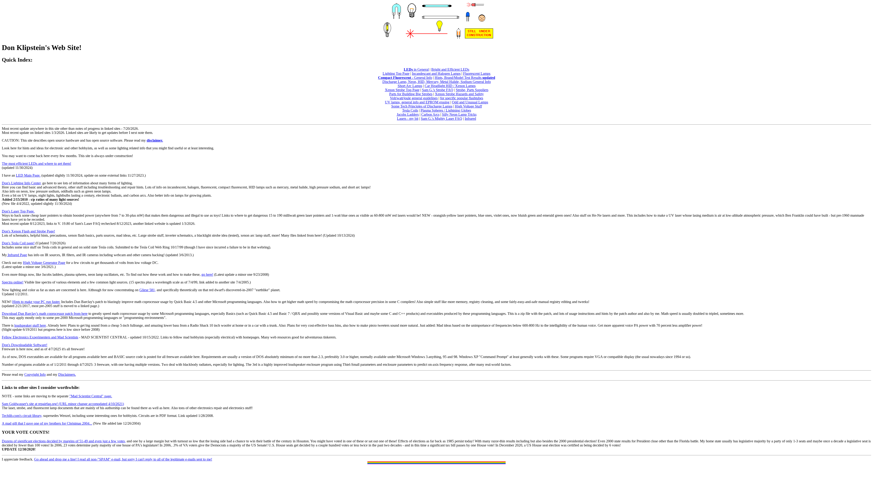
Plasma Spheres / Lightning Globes (446, 110)
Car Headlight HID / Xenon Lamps (450, 86)
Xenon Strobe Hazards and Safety (459, 94)
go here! (207, 274)
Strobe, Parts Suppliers (472, 90)
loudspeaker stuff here (30, 325)
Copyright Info (35, 374)
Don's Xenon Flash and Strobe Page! (28, 231)
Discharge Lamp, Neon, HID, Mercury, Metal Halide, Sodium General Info (436, 82)
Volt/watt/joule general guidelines (414, 98)
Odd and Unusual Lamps (470, 102)
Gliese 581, (147, 290)
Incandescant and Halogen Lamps (436, 73)
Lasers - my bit (407, 118)
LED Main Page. (28, 175)
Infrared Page (17, 255)
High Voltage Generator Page (44, 263)
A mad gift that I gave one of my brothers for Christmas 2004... (47, 423)
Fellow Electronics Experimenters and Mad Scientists (40, 337)
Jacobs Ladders (408, 114)
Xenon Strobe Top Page (402, 90)
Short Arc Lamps (410, 86)
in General (416, 69)
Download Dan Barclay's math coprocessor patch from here (45, 314)
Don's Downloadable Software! (24, 345)
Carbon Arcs (430, 114)
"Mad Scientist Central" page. (90, 396)
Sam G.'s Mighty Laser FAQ (441, 118)
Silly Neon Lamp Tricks (459, 114)
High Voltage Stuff (468, 106)
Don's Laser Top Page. (18, 211)
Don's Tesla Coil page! (18, 243)
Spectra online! (12, 282)
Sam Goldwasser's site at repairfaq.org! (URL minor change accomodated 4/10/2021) (63, 404)
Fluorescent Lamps (476, 73)
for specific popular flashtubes (461, 98)
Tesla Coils (410, 110)
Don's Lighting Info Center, (21, 183)
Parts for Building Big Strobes (410, 94)
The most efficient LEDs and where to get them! (36, 163)
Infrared (470, 118)
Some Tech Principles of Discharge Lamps (421, 106)
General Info (422, 78)
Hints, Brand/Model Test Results (465, 78)
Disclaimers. (67, 374)
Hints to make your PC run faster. (36, 302)
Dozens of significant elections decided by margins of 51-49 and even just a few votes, (64, 441)
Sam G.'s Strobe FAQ (437, 90)
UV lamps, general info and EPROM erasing (417, 102)
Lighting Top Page (396, 73)
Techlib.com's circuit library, (22, 416)
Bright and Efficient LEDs (450, 69)
